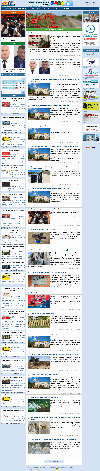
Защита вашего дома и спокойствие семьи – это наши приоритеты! (17, 267)
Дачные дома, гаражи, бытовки (13, 377)
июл (3, 74)
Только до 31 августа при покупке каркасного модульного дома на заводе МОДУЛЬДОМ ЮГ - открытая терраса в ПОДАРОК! (13, 186)
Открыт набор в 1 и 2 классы (13, 168)
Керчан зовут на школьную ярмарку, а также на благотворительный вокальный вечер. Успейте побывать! (13, 239)
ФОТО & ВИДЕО (20, 8)
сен (24, 74)
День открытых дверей (13, 150)
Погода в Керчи (90, 54)
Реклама (13, 95)
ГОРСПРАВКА (52, 8)
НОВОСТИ (7, 8)
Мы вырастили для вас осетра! (13, 194)
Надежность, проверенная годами (13, 332)
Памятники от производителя (13, 135)
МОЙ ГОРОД (41, 8)
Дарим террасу (13, 180)
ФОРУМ (31, 8)
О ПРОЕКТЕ (65, 8)
